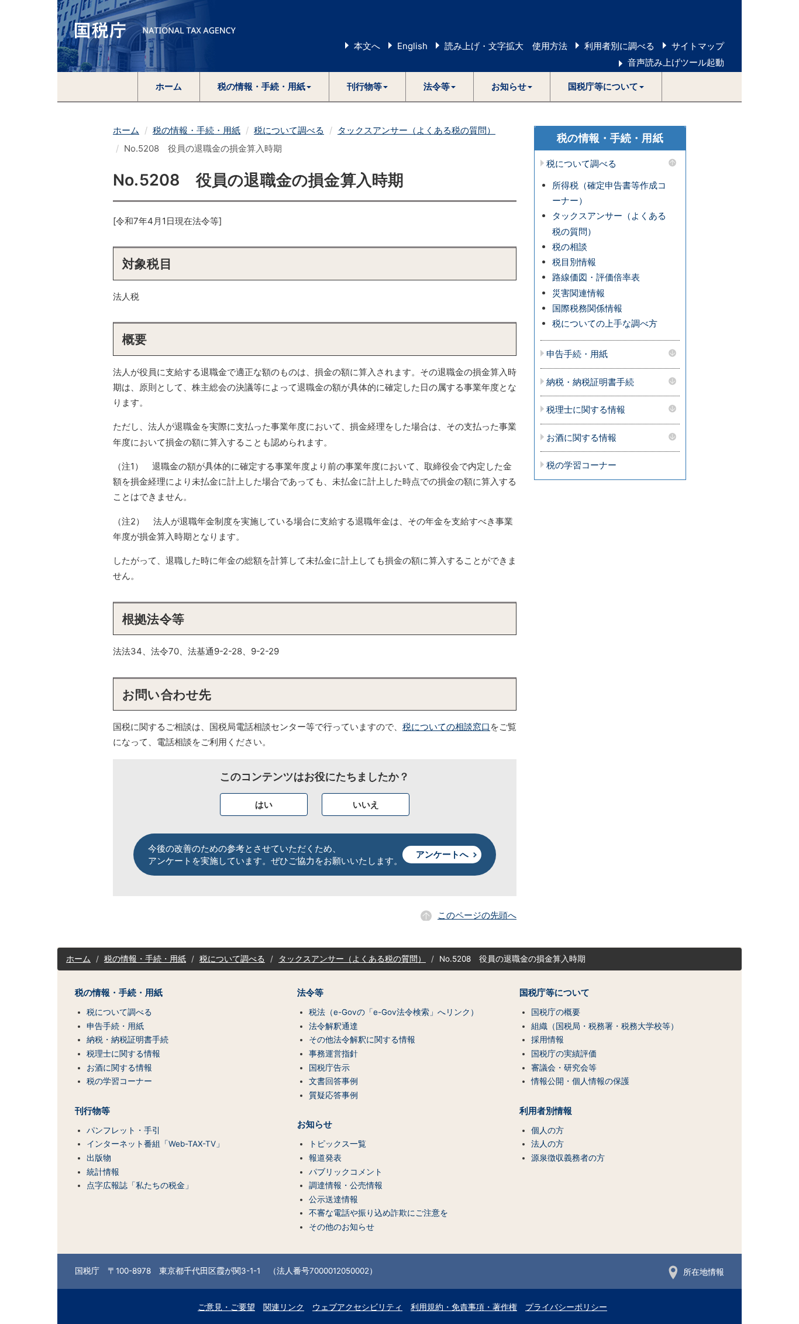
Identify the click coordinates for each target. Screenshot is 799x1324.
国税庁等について (554, 992)
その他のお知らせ (341, 1227)
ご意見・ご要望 (226, 1307)
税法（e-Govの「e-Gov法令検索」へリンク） (393, 1012)
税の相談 (569, 246)
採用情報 (547, 1039)
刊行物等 (92, 1111)
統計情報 (103, 1171)
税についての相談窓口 (446, 726)
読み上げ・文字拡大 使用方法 (506, 46)
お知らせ (314, 1124)
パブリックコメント (346, 1171)
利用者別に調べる (619, 46)
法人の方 (547, 1143)
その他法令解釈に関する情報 (362, 1039)
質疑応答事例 (333, 1095)
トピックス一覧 (337, 1143)
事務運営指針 (333, 1053)
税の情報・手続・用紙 (196, 130)
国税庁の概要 (555, 1012)
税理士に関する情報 (585, 410)
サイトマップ (697, 46)
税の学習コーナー (581, 466)
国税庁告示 (329, 1067)
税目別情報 (574, 261)
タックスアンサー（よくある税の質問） (416, 130)
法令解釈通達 (333, 1026)
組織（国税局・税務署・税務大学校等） (605, 1026)
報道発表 (325, 1157)
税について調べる (289, 130)
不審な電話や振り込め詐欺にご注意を (378, 1212)
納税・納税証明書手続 (590, 382)
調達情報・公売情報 (346, 1185)
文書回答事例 (333, 1081)
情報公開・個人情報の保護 (580, 1081)
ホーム (169, 86)
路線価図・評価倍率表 (596, 277)
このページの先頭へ (477, 915)
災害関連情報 (578, 293)
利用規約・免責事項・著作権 (464, 1307)
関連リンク (283, 1307)
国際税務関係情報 (587, 308)
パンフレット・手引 (123, 1130)
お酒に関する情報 (581, 438)
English (412, 46)
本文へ (367, 46)
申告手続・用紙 (577, 354)
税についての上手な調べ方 (604, 323)
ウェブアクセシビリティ (357, 1307)
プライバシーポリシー (566, 1307)
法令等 (310, 992)
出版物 (99, 1157)
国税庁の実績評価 (564, 1053)
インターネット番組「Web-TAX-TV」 (155, 1143)
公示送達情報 (333, 1199)
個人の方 (547, 1130)
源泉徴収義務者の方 (568, 1157)
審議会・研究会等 (564, 1067)
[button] (264, 86)
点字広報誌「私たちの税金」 (140, 1185)
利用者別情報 (545, 1111)
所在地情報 (703, 1272)
